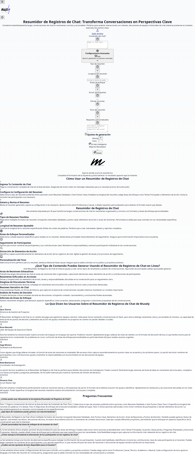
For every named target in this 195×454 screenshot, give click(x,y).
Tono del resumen (97, 110)
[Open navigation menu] (2, 2)
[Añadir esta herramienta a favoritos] (2, 17)
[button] (97, 98)
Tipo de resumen (97, 64)
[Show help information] (97, 39)
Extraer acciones (98, 101)
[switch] (97, 99)
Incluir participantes (97, 92)
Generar (98, 153)
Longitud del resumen (97, 73)
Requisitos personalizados (97, 119)
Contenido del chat (97, 36)
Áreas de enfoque (97, 82)
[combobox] (97, 70)
